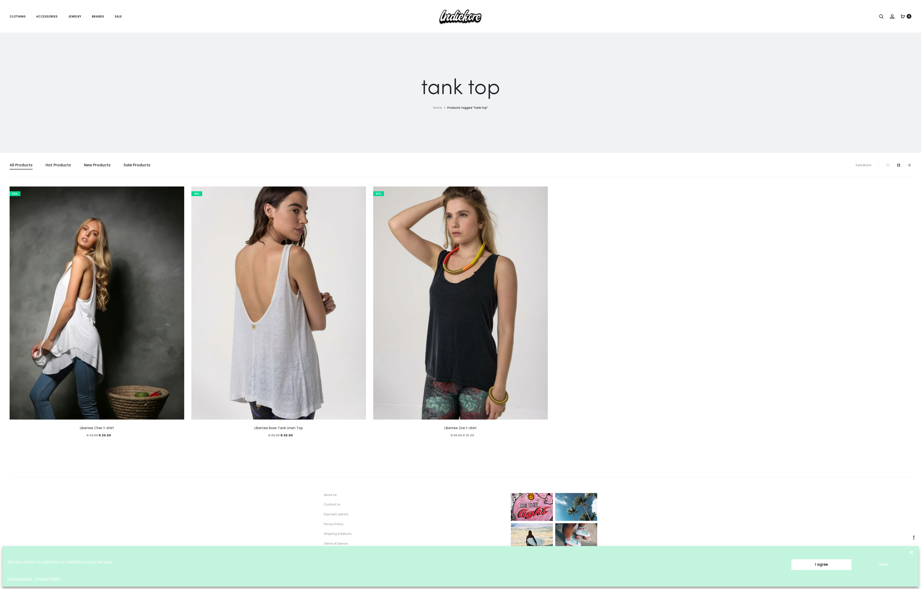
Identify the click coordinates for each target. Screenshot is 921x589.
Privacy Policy (48, 579)
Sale (118, 16)
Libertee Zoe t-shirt (460, 428)
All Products (21, 165)
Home (437, 108)
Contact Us (332, 504)
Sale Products (137, 165)
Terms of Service (336, 543)
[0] (903, 16)
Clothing (18, 16)
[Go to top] (913, 537)
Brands (98, 16)
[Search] (881, 16)
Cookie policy (19, 579)
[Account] (892, 16)
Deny (884, 564)
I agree (821, 564)
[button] (911, 552)
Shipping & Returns (338, 534)
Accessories (47, 16)
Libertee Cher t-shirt (97, 428)
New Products (97, 165)
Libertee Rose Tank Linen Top (278, 428)
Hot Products (58, 165)
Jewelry (74, 16)
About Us (330, 495)
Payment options (336, 514)
